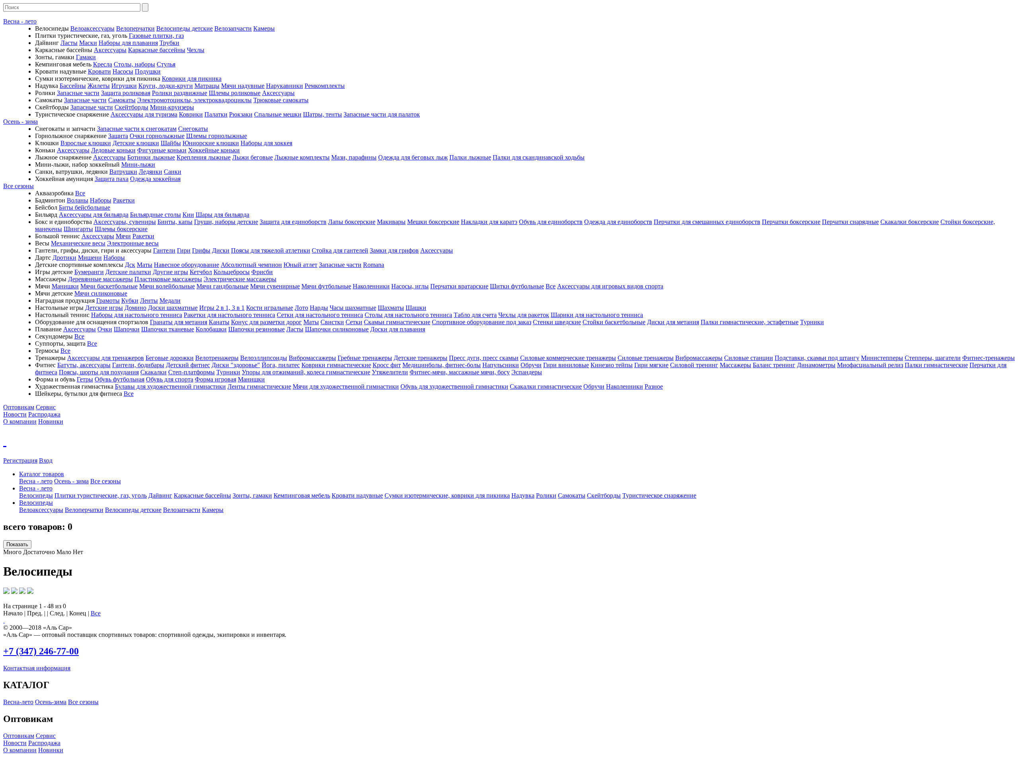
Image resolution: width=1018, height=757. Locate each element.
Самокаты (122, 100)
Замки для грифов (394, 250)
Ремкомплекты (325, 85)
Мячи (123, 236)
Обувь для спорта (169, 379)
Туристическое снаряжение (659, 495)
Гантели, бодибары (138, 365)
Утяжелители (390, 372)
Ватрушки (123, 171)
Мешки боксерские (433, 221)
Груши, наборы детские (226, 221)
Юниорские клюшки (211, 143)
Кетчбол (201, 272)
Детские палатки (128, 272)
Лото (301, 307)
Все (80, 193)
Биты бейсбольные (84, 207)
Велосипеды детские (184, 28)
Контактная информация (36, 668)
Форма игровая (215, 379)
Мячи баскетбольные (109, 286)
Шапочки (127, 329)
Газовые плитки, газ (156, 35)
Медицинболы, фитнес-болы (441, 365)
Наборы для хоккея (266, 143)
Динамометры (816, 365)
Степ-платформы (191, 372)
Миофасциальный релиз (870, 365)
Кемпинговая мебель (302, 495)
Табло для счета (475, 314)
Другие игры (170, 272)
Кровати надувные (357, 495)
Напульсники (500, 365)
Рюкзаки (241, 114)
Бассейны (73, 85)
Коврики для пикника (191, 78)
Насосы (123, 71)
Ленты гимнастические (259, 386)
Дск (130, 264)
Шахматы (391, 307)
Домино (135, 307)
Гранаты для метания (178, 322)
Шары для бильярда (222, 214)
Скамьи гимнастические (397, 322)
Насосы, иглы (410, 286)
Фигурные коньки (162, 150)
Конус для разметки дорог (266, 322)
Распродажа (44, 414)
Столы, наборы (134, 64)
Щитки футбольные (517, 286)
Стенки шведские (557, 322)
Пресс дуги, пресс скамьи (484, 357)
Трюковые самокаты (281, 100)
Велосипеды (36, 495)
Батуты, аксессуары (84, 365)
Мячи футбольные (326, 286)
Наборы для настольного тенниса (136, 314)
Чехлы (195, 50)
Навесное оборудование (186, 264)
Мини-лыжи (138, 164)
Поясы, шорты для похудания (99, 372)
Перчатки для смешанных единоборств (707, 221)
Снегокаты (193, 128)
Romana (373, 264)
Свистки (332, 322)
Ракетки (124, 200)
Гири (183, 250)
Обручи (531, 365)
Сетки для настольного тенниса (320, 314)
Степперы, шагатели (933, 357)
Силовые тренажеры (646, 357)
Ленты (149, 300)
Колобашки (211, 329)
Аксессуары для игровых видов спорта (610, 286)
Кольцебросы (232, 272)
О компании (20, 421)
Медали (170, 300)
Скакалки (153, 372)
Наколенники (371, 286)
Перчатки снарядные (850, 221)
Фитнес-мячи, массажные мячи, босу (460, 372)
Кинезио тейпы (612, 365)
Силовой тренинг (694, 365)
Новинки (50, 421)
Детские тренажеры (420, 357)
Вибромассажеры (312, 357)
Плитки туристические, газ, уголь (100, 495)
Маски (88, 42)
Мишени (90, 257)
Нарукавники (284, 85)
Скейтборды (131, 107)
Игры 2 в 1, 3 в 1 (222, 307)
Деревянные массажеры (100, 279)
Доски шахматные (173, 307)
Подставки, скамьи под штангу (817, 357)
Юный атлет (300, 264)
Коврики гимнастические (336, 365)
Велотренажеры (217, 357)
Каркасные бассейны (156, 50)
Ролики (546, 495)
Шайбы (171, 143)
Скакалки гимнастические (546, 386)
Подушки (148, 71)
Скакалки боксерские (909, 221)
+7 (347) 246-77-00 (41, 651)
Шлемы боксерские (121, 229)
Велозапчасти (233, 28)
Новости (15, 414)
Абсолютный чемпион (251, 264)
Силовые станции (748, 357)
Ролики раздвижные (179, 93)
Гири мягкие (651, 365)
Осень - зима (20, 121)
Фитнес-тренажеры (988, 357)
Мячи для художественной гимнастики (346, 386)
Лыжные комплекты (302, 157)
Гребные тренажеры (365, 357)
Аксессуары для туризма (144, 114)
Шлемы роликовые (234, 93)
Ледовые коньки (113, 150)
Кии (188, 214)
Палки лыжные (470, 157)
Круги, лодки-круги (165, 85)
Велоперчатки (135, 28)
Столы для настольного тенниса (408, 314)
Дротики (64, 257)
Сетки (354, 322)
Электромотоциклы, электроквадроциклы (194, 100)
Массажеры (735, 365)
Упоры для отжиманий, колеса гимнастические (306, 372)
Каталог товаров (41, 474)
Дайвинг (160, 495)
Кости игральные (269, 307)
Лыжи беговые (252, 157)
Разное (654, 386)
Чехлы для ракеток (523, 314)
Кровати (99, 71)
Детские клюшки (136, 143)
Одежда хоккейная (155, 178)
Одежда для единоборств (618, 221)
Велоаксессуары (92, 28)
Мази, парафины (354, 157)
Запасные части (78, 93)
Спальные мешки (277, 114)
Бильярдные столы (155, 214)
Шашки (416, 307)
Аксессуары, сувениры (124, 221)
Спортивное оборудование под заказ (481, 322)
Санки (172, 171)
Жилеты (98, 85)
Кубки (129, 300)
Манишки (65, 286)
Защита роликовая (125, 93)
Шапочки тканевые (167, 329)
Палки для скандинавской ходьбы (539, 157)
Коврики (191, 114)
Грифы (201, 250)
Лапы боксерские (351, 221)
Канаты (219, 322)
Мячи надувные (242, 85)
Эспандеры (526, 372)
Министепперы (882, 357)
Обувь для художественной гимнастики (454, 386)
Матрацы (207, 85)
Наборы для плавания (128, 42)
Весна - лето (20, 21)
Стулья (166, 64)
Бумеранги (89, 272)
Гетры (85, 379)
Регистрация (20, 460)
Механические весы (78, 243)
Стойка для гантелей (340, 250)
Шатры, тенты (322, 114)
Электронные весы (133, 243)
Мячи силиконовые (100, 293)
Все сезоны (18, 186)
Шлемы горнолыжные (216, 135)
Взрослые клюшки (85, 143)
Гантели (164, 250)
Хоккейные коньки (214, 150)
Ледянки (150, 171)
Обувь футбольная (119, 379)
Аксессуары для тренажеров (105, 357)
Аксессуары (110, 50)
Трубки (169, 42)
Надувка (522, 495)
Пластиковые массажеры (168, 279)
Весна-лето (18, 702)
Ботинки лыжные (151, 157)
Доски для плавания (397, 329)
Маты (144, 264)
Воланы (77, 200)
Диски (220, 250)
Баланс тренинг (774, 365)
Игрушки (124, 85)
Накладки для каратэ (489, 221)
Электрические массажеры (240, 279)
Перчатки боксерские (791, 221)
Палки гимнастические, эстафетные (749, 322)
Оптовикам (18, 407)
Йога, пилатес (281, 365)
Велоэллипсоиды (263, 357)
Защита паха (111, 178)
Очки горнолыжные (157, 135)
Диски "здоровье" (236, 365)
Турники (812, 322)
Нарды (319, 307)
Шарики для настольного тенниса (597, 314)
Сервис (46, 407)
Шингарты (78, 229)
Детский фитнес (188, 365)
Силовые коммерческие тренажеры (568, 357)
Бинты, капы (174, 221)
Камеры (264, 28)
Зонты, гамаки (252, 495)
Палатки (215, 114)
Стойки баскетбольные (614, 322)
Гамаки (86, 57)
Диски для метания (673, 322)
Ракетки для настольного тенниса (229, 314)
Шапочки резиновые (256, 329)
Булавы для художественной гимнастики (170, 386)
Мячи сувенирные (275, 286)
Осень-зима (50, 702)
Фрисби (262, 272)
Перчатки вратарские (459, 286)
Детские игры (104, 307)
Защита (118, 135)
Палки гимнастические (936, 365)
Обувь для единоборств (551, 221)
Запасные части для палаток (382, 114)
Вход (45, 460)
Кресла (102, 64)
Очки (104, 329)
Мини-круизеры (172, 107)
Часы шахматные (353, 307)
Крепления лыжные (204, 157)
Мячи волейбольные (167, 286)
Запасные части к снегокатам (137, 128)
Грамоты (108, 300)
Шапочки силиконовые (337, 329)
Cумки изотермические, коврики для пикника (447, 495)
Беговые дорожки (170, 357)
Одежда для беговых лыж (413, 157)
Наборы (100, 200)
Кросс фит (387, 365)
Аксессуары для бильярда (93, 214)
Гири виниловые (566, 365)
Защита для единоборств (293, 221)
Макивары (391, 221)
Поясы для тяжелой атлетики (270, 250)
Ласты (69, 42)
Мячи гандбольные (222, 286)
